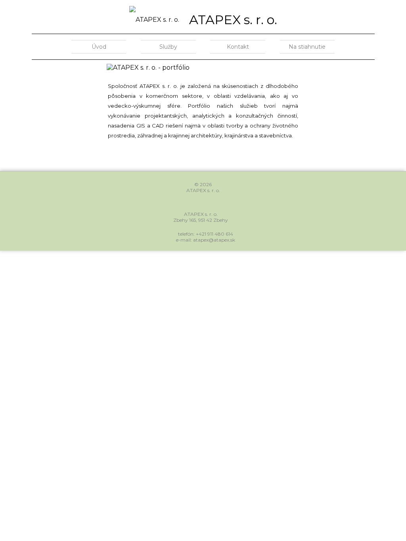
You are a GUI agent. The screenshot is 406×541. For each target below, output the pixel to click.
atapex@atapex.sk (214, 240)
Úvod (99, 46)
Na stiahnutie (307, 46)
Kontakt (238, 46)
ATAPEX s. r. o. (233, 19)
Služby (168, 46)
